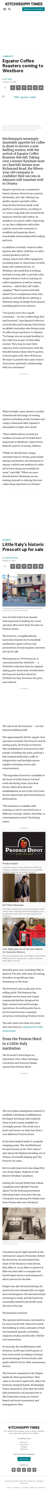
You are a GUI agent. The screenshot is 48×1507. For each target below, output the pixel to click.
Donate (24, 1447)
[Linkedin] (29, 87)
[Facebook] (12, 87)
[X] (18, 87)
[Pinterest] (24, 87)
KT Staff (8, 79)
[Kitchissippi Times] (24, 3)
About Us (24, 1442)
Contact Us (24, 1445)
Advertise (24, 1449)
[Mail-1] (14, 1470)
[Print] (41, 87)
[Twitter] (29, 1470)
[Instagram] (19, 1470)
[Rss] (34, 1470)
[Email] (35, 87)
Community (8, 56)
